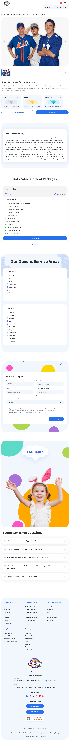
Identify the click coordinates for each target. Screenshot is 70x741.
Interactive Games (9, 638)
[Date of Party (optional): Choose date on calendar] (37, 395)
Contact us (28, 649)
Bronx (11, 278)
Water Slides (50, 612)
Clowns (6, 607)
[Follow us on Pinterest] (36, 696)
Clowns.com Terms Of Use (19, 733)
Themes (6, 620)
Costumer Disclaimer (31, 736)
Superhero (7, 618)
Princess (6, 615)
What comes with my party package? (21, 541)
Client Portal (35, 712)
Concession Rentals (31, 602)
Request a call (35, 706)
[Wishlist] (61, 3)
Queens (11, 281)
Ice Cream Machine (31, 618)
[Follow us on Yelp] (42, 696)
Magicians (7, 609)
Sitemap (43, 736)
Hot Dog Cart (29, 615)
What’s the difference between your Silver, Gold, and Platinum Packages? (31, 567)
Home (6, 14)
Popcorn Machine (30, 609)
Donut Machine (30, 620)
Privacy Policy (37, 412)
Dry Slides (50, 609)
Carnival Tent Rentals (10, 641)
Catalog (27, 644)
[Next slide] (65, 41)
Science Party (8, 623)
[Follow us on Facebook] (27, 696)
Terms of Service (25, 412)
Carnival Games (8, 636)
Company (28, 629)
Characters (7, 612)
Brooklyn (11, 275)
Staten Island (13, 290)
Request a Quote (56, 419)
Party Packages (8, 602)
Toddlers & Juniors (52, 620)
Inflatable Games (52, 618)
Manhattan (12, 293)
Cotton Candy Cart (31, 607)
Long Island (12, 284)
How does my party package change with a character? (28, 557)
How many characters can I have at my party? (25, 549)
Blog (26, 641)
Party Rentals (8, 629)
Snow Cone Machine (31, 612)
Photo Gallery (29, 636)
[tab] (32, 244)
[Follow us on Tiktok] (33, 696)
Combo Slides (51, 607)
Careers (27, 647)
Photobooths (8, 633)
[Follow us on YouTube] (39, 696)
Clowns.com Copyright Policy (39, 733)
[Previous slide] (5, 41)
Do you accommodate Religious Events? (22, 577)
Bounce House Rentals (54, 602)
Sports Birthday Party (17, 14)
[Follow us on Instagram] (30, 696)
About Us (28, 633)
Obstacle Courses (52, 615)
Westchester (13, 287)
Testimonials (29, 638)
